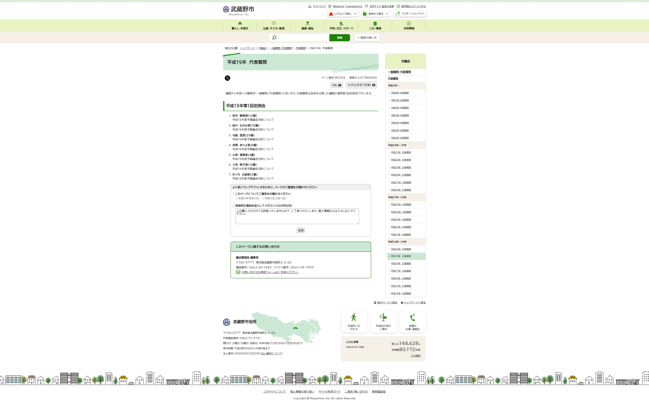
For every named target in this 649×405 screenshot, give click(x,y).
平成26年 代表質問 (401, 190)
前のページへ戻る (387, 302)
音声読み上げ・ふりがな (413, 6)
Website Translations (347, 6)
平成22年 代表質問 (401, 227)
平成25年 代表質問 (401, 204)
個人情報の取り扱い (302, 391)
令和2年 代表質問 (400, 138)
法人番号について (271, 353)
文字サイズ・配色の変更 (382, 6)
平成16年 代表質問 (401, 278)
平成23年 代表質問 (401, 219)
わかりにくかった (275, 198)
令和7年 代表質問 (400, 100)
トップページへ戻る (415, 302)
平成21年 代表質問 (401, 235)
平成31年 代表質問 (401, 152)
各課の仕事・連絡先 (413, 327)
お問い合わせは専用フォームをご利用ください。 (270, 272)
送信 (301, 230)
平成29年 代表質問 (401, 167)
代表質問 (301, 48)
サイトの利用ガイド (330, 391)
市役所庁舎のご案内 (383, 327)
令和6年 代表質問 (400, 108)
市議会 (262, 48)
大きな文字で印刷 (359, 85)
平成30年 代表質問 (401, 160)
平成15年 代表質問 (401, 286)
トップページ (248, 48)
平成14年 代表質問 (401, 293)
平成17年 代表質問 (401, 271)
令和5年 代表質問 (400, 115)
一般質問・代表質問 (281, 48)
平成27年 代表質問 (401, 182)
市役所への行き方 (353, 327)
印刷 (334, 85)
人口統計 (416, 355)
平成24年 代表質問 (401, 212)
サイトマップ (319, 6)
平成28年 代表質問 (401, 175)
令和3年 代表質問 (400, 130)
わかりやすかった (248, 198)
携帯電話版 (379, 391)
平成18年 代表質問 (401, 263)
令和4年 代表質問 (400, 123)
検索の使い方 (368, 37)
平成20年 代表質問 (401, 249)
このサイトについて (274, 391)
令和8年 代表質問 (400, 93)
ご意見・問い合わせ (356, 391)
